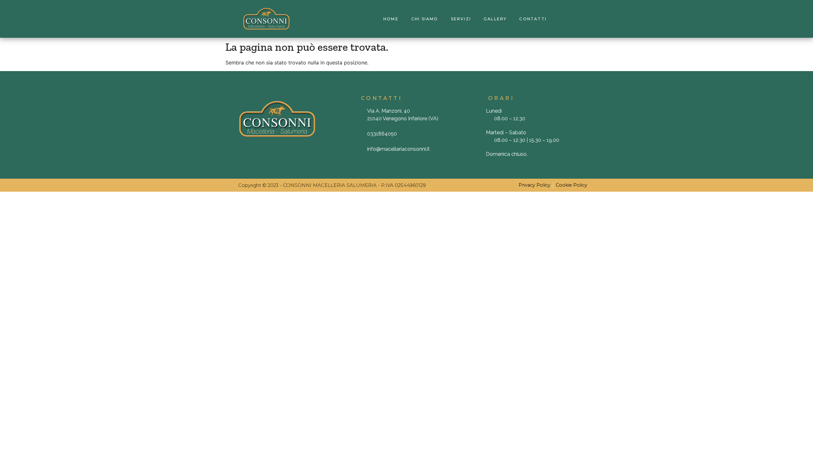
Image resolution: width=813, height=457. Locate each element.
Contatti (533, 19)
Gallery (495, 19)
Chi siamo (424, 19)
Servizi (461, 19)
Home (391, 19)
